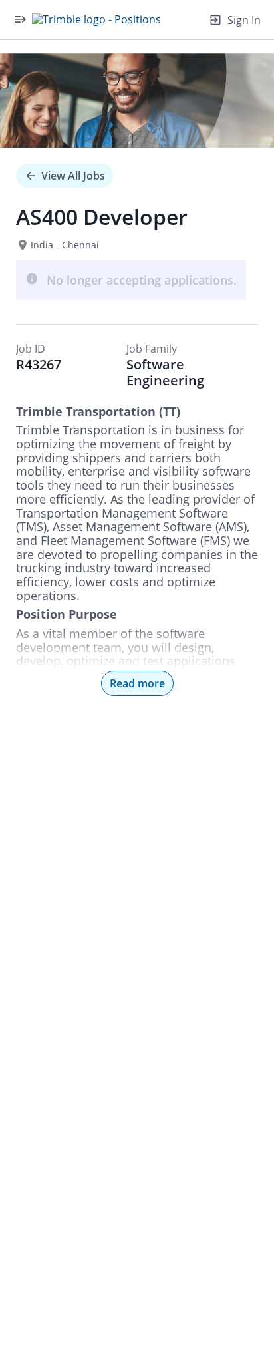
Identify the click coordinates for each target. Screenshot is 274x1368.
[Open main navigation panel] (20, 19)
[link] (96, 19)
